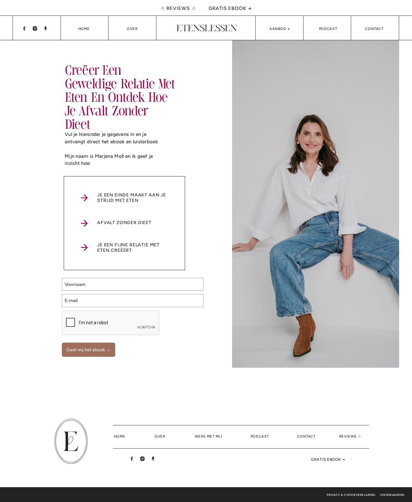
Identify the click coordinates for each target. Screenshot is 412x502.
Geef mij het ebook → (88, 349)
